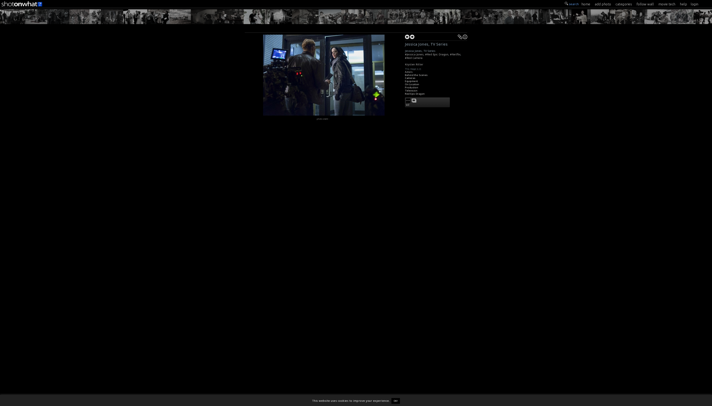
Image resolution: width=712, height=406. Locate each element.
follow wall (645, 4)
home (585, 4)
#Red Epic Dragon (436, 54)
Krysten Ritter (414, 64)
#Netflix (455, 54)
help (683, 4)
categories (624, 4)
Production (411, 87)
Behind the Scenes (416, 75)
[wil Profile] (408, 102)
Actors (409, 72)
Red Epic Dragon (415, 93)
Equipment (411, 81)
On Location (412, 84)
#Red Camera (414, 58)
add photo (603, 4)
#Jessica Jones (414, 54)
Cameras (410, 78)
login (694, 4)
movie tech (666, 4)
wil (407, 105)
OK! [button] (396, 400)
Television (411, 90)
